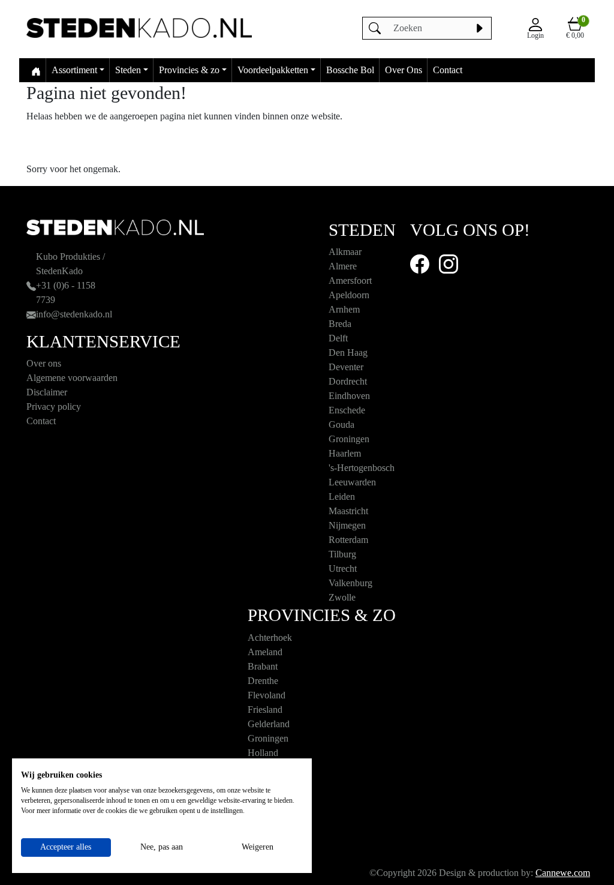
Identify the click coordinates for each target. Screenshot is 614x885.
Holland (263, 753)
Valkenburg (350, 583)
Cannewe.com (562, 873)
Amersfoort (350, 280)
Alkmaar (345, 252)
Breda (340, 324)
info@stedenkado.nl (74, 314)
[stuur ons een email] (31, 314)
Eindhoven (349, 396)
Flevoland (266, 695)
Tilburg (342, 554)
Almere (343, 266)
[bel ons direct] (31, 285)
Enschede (347, 410)
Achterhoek (270, 637)
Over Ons (403, 70)
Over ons (43, 363)
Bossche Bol (350, 70)
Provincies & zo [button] (189, 70)
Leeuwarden (352, 482)
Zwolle (342, 597)
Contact (447, 70)
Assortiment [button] (74, 70)
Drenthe (263, 681)
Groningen (349, 439)
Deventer (346, 367)
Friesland (265, 709)
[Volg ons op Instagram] (448, 263)
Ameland (265, 652)
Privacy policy (53, 406)
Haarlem (345, 453)
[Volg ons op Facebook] (419, 263)
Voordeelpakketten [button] (272, 70)
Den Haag (348, 352)
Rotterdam (348, 540)
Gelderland (269, 724)
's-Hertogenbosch (362, 468)
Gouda (341, 424)
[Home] (36, 70)
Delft (338, 338)
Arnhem (344, 309)
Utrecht (343, 568)
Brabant (263, 666)
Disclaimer (46, 392)
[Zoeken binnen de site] (479, 28)
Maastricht (348, 511)
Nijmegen (347, 525)
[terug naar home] (139, 28)
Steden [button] (128, 70)
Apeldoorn (349, 295)
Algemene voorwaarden (72, 378)
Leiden (342, 496)
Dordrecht (348, 381)
